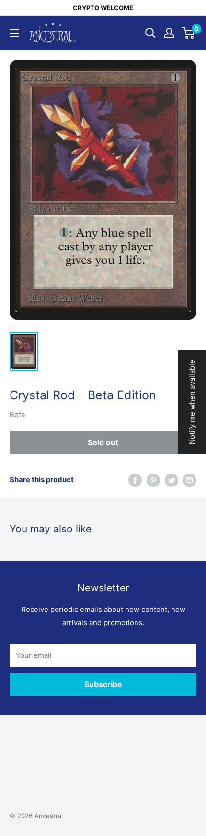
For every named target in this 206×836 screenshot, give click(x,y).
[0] (189, 33)
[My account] (169, 33)
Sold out (103, 442)
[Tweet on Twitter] (171, 480)
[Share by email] (189, 480)
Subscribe (103, 684)
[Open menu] (14, 33)
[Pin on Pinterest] (153, 480)
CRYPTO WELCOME (103, 7)
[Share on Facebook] (135, 480)
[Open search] (150, 33)
